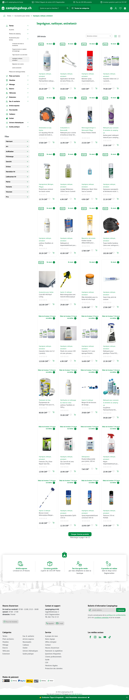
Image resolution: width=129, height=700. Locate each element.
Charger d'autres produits (80, 534)
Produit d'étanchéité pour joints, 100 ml (88, 460)
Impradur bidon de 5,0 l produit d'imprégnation (46, 352)
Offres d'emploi (50, 642)
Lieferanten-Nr (11, 177)
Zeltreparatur (86, 457)
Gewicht (9, 161)
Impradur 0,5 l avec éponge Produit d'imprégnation (88, 352)
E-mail (60, 623)
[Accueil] (4, 16)
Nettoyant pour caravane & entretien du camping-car (110, 130)
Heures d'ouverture (52, 648)
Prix (7, 197)
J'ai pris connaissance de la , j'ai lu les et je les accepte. (107, 616)
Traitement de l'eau (45, 400)
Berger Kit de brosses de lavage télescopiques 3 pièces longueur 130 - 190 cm (89, 403)
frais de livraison (77, 694)
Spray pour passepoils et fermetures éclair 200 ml (111, 190)
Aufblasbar (10, 151)
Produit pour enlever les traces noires (46, 190)
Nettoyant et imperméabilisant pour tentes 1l (68, 244)
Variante (9, 187)
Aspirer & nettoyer (66, 292)
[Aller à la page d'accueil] (16, 8)
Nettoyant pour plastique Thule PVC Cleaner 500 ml (110, 352)
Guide (47, 659)
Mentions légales (51, 665)
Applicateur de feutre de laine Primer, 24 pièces (67, 80)
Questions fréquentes (53, 654)
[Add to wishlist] (49, 88)
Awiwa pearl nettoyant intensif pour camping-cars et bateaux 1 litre (111, 136)
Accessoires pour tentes (46, 292)
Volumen (9, 192)
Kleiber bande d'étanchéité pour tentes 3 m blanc (87, 242)
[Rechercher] (67, 8)
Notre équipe (50, 639)
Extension (6, 654)
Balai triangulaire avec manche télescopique (68, 295)
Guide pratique (28, 654)
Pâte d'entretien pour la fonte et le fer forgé (89, 298)
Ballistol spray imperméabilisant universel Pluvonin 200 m (90, 80)
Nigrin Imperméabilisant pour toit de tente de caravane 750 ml (111, 462)
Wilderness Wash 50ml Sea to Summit (89, 190)
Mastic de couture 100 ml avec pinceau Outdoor (68, 352)
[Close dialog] (127, 697)
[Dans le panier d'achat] (53, 88)
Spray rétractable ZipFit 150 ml (68, 516)
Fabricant (9, 141)
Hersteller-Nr (10, 172)
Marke (8, 182)
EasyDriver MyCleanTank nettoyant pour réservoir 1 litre (47, 80)
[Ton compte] (115, 8)
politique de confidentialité (116, 615)
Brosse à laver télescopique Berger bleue (46, 514)
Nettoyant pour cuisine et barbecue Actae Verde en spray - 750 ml (68, 134)
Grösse (8, 167)
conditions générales (101, 617)
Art (7, 146)
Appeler (51, 623)
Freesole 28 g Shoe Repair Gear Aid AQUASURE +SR (45, 462)
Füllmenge (9, 156)
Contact (48, 645)
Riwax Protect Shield (89, 133)
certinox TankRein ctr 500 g (67, 406)
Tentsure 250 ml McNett (108, 516)
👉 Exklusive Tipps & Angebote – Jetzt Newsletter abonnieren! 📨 (64, 697)
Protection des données (53, 668)
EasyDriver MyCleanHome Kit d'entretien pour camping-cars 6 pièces (110, 409)
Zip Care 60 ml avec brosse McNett (67, 462)
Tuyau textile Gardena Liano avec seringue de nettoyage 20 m (111, 244)
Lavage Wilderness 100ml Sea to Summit (67, 190)
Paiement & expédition (53, 651)
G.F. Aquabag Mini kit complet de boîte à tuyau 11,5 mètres (46, 134)
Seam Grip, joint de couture (109, 298)
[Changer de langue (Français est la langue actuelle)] (111, 8)
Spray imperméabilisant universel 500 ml (90, 516)
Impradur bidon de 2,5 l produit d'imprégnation (111, 80)
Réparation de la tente (88, 238)
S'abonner (120, 610)
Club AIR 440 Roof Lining (45, 295)
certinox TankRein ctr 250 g (46, 244)
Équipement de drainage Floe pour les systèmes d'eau (46, 403)
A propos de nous (51, 636)
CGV (46, 662)
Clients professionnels (53, 657)
